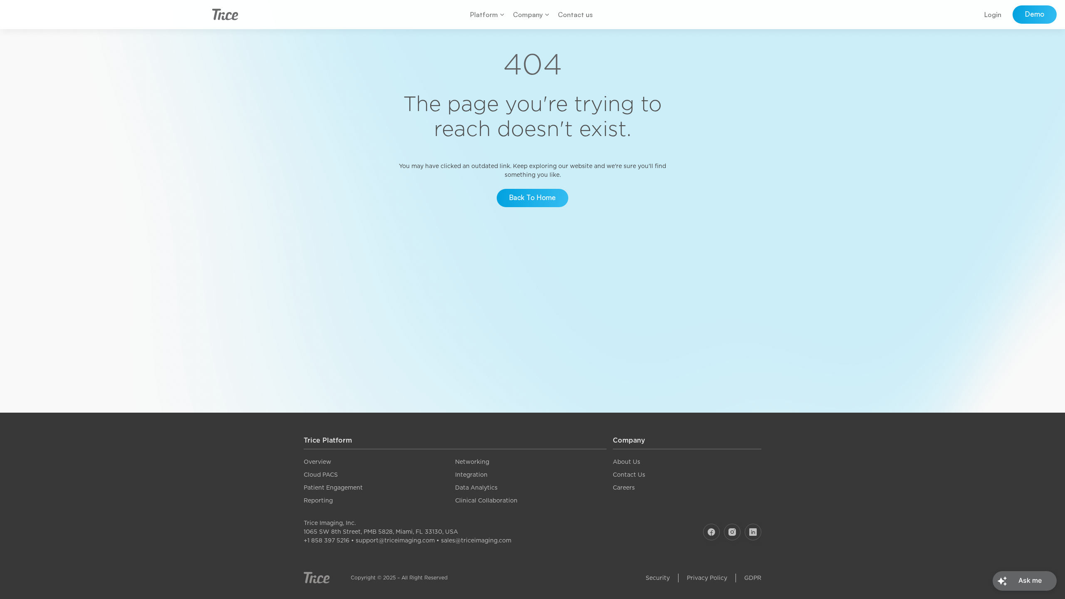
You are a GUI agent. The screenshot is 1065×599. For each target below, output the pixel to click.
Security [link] (658, 577)
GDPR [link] (752, 577)
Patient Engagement (333, 487)
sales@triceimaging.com (476, 540)
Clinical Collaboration (486, 500)
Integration (471, 474)
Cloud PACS (321, 474)
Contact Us (629, 474)
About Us (626, 461)
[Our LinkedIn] (753, 532)
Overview (317, 461)
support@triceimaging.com (395, 540)
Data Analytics (476, 487)
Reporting (318, 500)
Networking (472, 461)
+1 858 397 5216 (326, 540)
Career (622, 487)
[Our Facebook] (711, 532)
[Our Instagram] (732, 532)
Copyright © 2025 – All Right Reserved (399, 577)
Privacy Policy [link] (707, 577)
